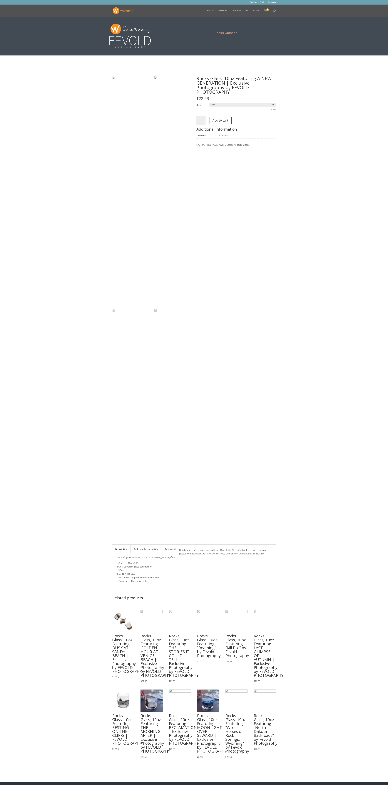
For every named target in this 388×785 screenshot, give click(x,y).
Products (272, 2)
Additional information (146, 549)
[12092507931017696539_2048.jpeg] (130, 311)
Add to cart (220, 120)
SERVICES (236, 11)
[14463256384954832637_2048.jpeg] (130, 78)
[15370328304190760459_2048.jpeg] (173, 78)
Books (262, 2)
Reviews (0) (170, 549)
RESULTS (222, 11)
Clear (273, 110)
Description (121, 549)
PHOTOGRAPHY (253, 11)
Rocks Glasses (225, 33)
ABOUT (210, 11)
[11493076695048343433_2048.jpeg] (173, 311)
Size (199, 105)
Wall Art (253, 2)
